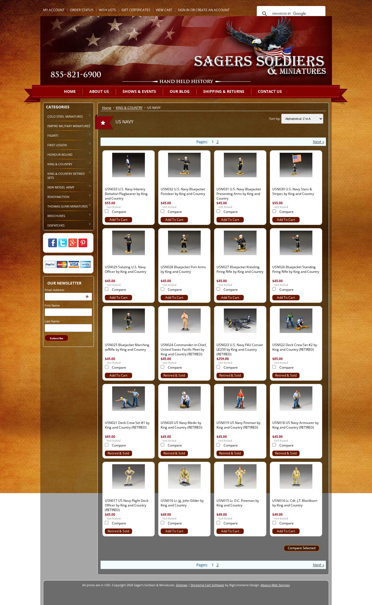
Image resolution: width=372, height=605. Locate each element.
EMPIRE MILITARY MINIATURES (66, 125)
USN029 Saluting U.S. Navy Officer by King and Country (125, 269)
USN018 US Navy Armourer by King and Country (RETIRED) (295, 425)
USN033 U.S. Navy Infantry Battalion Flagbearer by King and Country (126, 194)
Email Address (54, 290)
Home (106, 108)
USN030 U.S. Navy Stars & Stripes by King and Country (293, 191)
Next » (318, 141)
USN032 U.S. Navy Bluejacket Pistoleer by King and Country (183, 191)
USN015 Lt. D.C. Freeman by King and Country (238, 503)
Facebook (52, 243)
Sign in (184, 10)
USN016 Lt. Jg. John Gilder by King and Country (182, 503)
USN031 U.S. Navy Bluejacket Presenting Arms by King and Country (239, 194)
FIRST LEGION (55, 144)
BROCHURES (54, 215)
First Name (52, 305)
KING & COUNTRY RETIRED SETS (64, 175)
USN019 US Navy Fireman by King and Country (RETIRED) (238, 425)
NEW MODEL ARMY (58, 186)
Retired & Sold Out (174, 377)
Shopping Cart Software (207, 585)
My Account (54, 10)
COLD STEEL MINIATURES (63, 116)
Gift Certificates (135, 10)
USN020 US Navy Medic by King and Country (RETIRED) (181, 425)
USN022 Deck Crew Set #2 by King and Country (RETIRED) (294, 347)
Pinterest (82, 243)
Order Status (81, 10)
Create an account (213, 10)
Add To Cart (118, 220)
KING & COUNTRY (57, 163)
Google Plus (72, 243)
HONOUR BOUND (57, 154)
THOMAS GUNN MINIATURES (65, 205)
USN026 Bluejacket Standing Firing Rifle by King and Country (295, 269)
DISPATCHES (54, 224)
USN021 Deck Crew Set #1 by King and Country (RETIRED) (127, 425)
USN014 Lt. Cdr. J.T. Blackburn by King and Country (294, 503)
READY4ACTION (56, 196)
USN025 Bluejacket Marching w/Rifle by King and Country (127, 347)
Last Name (52, 321)
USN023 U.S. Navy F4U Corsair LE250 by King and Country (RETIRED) (240, 349)
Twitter (62, 243)
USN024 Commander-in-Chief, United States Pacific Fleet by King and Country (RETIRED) (184, 349)
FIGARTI (50, 135)
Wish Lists (107, 10)
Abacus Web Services (275, 585)
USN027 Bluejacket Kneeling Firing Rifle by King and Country (240, 269)
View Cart (164, 10)
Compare (119, 211)
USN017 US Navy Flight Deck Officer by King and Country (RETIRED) (126, 505)
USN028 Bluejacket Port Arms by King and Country (183, 269)
